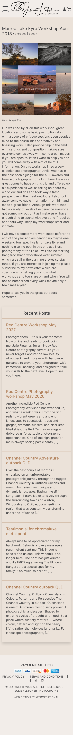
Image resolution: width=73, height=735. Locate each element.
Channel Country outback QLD (34, 587)
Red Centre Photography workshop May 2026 (29, 394)
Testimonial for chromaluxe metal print (31, 531)
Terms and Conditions (46, 676)
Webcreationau (47, 697)
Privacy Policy (13, 676)
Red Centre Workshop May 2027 (31, 327)
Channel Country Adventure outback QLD (32, 460)
